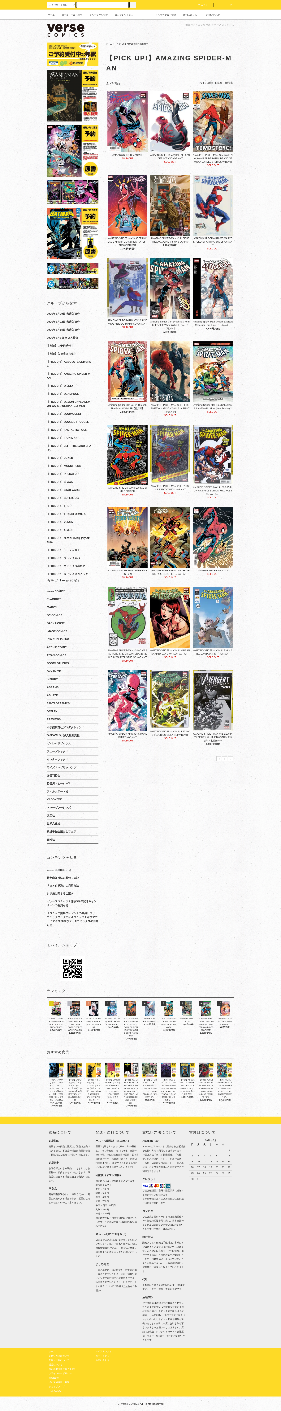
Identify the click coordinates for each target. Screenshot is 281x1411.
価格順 (218, 82)
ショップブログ (57, 1386)
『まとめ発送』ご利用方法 (63, 885)
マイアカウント (104, 1351)
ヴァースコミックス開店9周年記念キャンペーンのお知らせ (72, 903)
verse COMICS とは (59, 870)
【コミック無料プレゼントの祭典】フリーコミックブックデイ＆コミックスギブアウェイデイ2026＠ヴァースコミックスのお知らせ (72, 919)
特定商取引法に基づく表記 (63, 877)
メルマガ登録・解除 (165, 15)
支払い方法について (59, 1356)
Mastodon (54, 1377)
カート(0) (226, 5)
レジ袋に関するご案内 (60, 893)
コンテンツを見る (124, 15)
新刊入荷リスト (191, 15)
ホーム (51, 15)
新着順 (229, 82)
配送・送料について (59, 1360)
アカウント (204, 5)
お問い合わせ (213, 15)
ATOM (58, 1391)
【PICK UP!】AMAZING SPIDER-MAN (131, 44)
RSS (51, 1391)
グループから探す (98, 15)
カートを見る (102, 1356)
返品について (56, 1364)
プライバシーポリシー (60, 1373)
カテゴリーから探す (72, 15)
